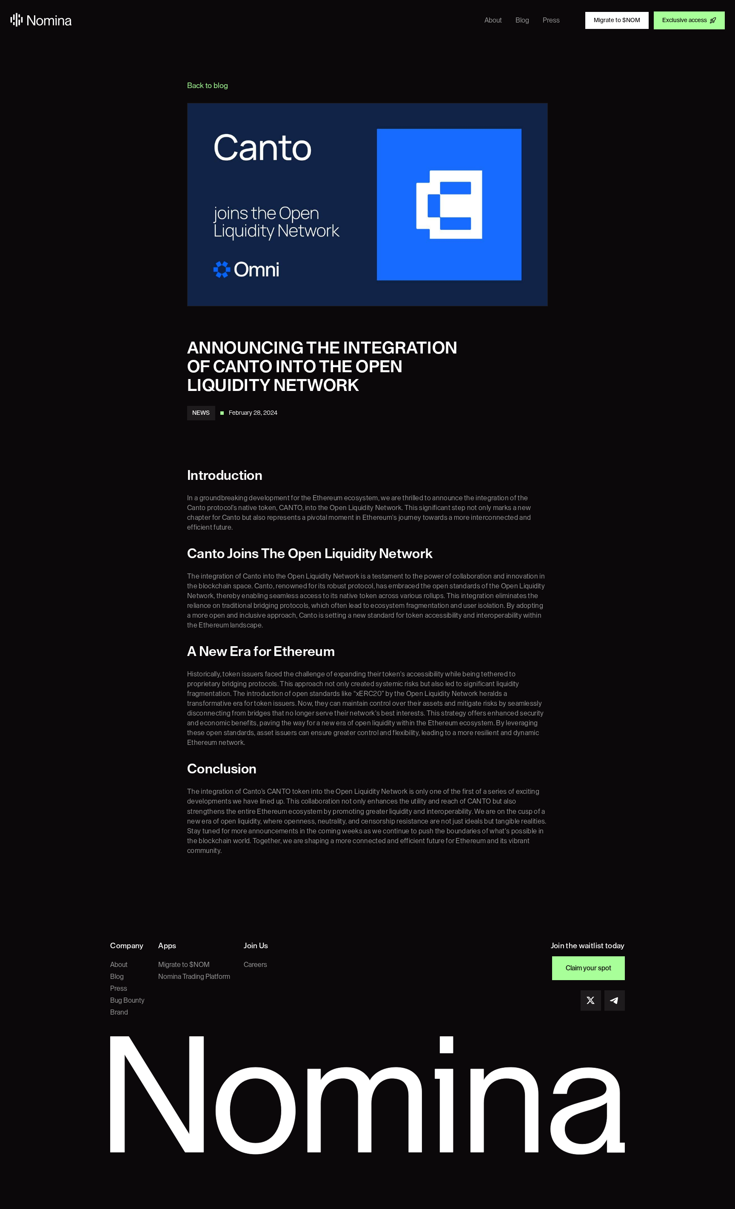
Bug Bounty (127, 1000)
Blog (117, 976)
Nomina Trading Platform (194, 976)
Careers (255, 964)
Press (118, 988)
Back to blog (207, 85)
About (119, 964)
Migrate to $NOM (184, 964)
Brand (119, 1012)
